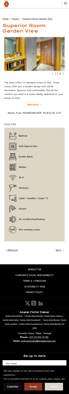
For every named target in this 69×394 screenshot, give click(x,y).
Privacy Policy (38, 293)
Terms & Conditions (38, 281)
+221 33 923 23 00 (39, 337)
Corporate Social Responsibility (37, 276)
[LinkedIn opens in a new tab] (41, 302)
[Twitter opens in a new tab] (27, 302)
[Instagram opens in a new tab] (33, 302)
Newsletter (38, 270)
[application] (34, 379)
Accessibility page (38, 287)
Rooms (15, 18)
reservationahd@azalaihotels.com (38, 341)
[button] (34, 54)
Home (6, 18)
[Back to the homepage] (6, 4)
